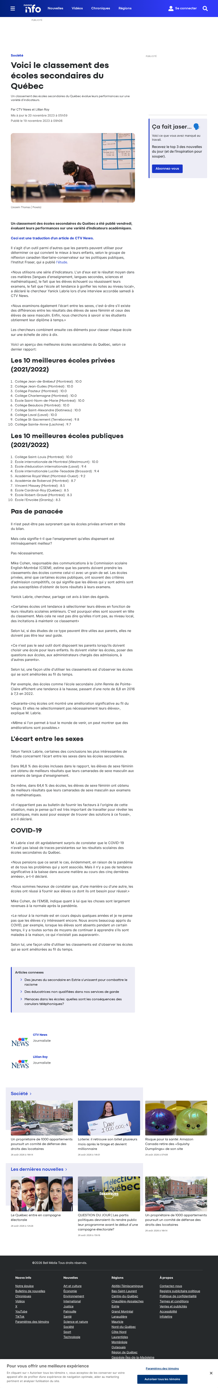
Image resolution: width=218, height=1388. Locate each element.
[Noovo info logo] (32, 8)
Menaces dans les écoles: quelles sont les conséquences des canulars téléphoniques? (73, 1002)
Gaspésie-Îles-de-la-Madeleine (133, 1357)
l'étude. (62, 262)
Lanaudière (119, 1316)
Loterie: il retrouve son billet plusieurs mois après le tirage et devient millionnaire (107, 1144)
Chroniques (100, 8)
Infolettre (166, 1316)
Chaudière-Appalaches (127, 1301)
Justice (68, 1306)
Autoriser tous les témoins (162, 1379)
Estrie (115, 1306)
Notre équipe (24, 1286)
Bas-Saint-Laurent (124, 1291)
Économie (70, 1291)
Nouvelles (55, 8)
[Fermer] (211, 1373)
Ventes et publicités (173, 1306)
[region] (109, 1373)
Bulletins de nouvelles (30, 1291)
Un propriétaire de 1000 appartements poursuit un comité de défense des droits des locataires (42, 1144)
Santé (67, 1316)
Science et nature (75, 1321)
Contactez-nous (171, 1286)
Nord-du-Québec (124, 1326)
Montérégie (119, 1342)
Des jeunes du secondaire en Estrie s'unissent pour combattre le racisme (75, 982)
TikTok (19, 1316)
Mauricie (117, 1321)
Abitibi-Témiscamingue (127, 1286)
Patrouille (69, 1311)
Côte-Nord (119, 1332)
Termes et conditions (174, 1301)
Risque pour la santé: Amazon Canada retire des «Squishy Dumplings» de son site (169, 1144)
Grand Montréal (122, 1311)
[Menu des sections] (13, 8)
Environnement (73, 1296)
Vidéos (77, 8)
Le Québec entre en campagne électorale (36, 1218)
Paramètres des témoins (32, 1321)
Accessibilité (168, 1311)
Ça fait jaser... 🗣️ (176, 127)
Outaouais (119, 1347)
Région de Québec (125, 1352)
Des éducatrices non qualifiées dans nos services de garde (71, 992)
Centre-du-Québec (125, 1296)
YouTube (21, 1311)
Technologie (71, 1337)
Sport (67, 1332)
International (72, 1301)
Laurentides (120, 1337)
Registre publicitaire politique (180, 1291)
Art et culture (72, 1286)
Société (17, 55)
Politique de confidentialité (178, 1296)
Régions (125, 8)
